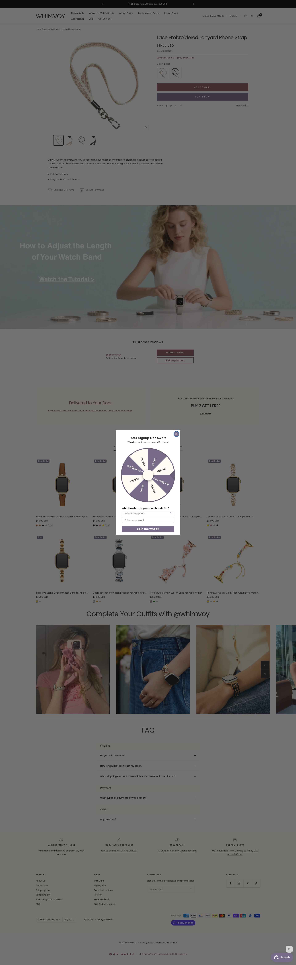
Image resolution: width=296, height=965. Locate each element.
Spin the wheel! (148, 529)
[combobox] (147, 513)
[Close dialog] (176, 434)
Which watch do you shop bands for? (145, 508)
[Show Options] (171, 513)
